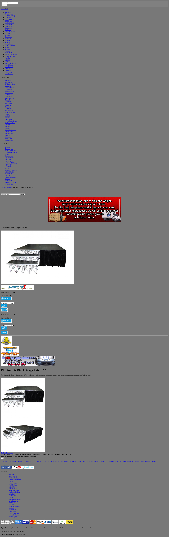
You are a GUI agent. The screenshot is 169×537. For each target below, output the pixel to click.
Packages (7, 51)
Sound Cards (9, 65)
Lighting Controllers (11, 170)
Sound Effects (9, 67)
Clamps (7, 154)
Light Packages (9, 172)
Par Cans (7, 175)
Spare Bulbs (12, 511)
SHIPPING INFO (92, 461)
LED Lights (8, 166)
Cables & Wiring (10, 16)
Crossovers (8, 28)
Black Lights (9, 149)
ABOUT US (81, 461)
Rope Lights (8, 180)
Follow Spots (9, 161)
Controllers (8, 26)
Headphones (8, 37)
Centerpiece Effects (11, 152)
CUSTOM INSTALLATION (125, 461)
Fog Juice (8, 159)
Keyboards (8, 42)
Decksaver (8, 30)
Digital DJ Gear (9, 31)
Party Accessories (10, 177)
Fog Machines (9, 157)
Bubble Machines (10, 150)
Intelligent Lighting (11, 163)
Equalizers (8, 35)
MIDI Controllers (10, 45)
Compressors (9, 24)
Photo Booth (9, 53)
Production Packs (10, 56)
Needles (7, 49)
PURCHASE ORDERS (106, 461)
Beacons (7, 147)
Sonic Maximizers (10, 63)
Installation (8, 38)
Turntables (8, 70)
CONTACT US (6, 461)
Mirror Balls (8, 173)
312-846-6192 (35, 454)
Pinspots (7, 179)
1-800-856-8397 (66, 454)
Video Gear (8, 72)
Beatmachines (9, 14)
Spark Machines (14, 513)
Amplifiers (8, 12)
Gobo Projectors (14, 490)
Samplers (7, 58)
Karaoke (7, 40)
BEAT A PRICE (17, 461)
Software (7, 61)
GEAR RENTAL (29, 461)
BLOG (154, 461)
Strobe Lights (9, 184)
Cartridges (8, 17)
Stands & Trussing (10, 182)
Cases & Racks (9, 19)
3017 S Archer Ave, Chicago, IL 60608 (13, 454)
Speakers (7, 68)
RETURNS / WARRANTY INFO (66, 461)
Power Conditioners (11, 54)
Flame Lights (9, 156)
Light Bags (8, 165)
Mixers (7, 47)
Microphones (9, 44)
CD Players (8, 21)
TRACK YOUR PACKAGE (45, 461)
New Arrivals (9, 74)
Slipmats (7, 60)
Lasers (7, 168)
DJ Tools (7, 33)
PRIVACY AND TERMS (143, 461)
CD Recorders (9, 23)
